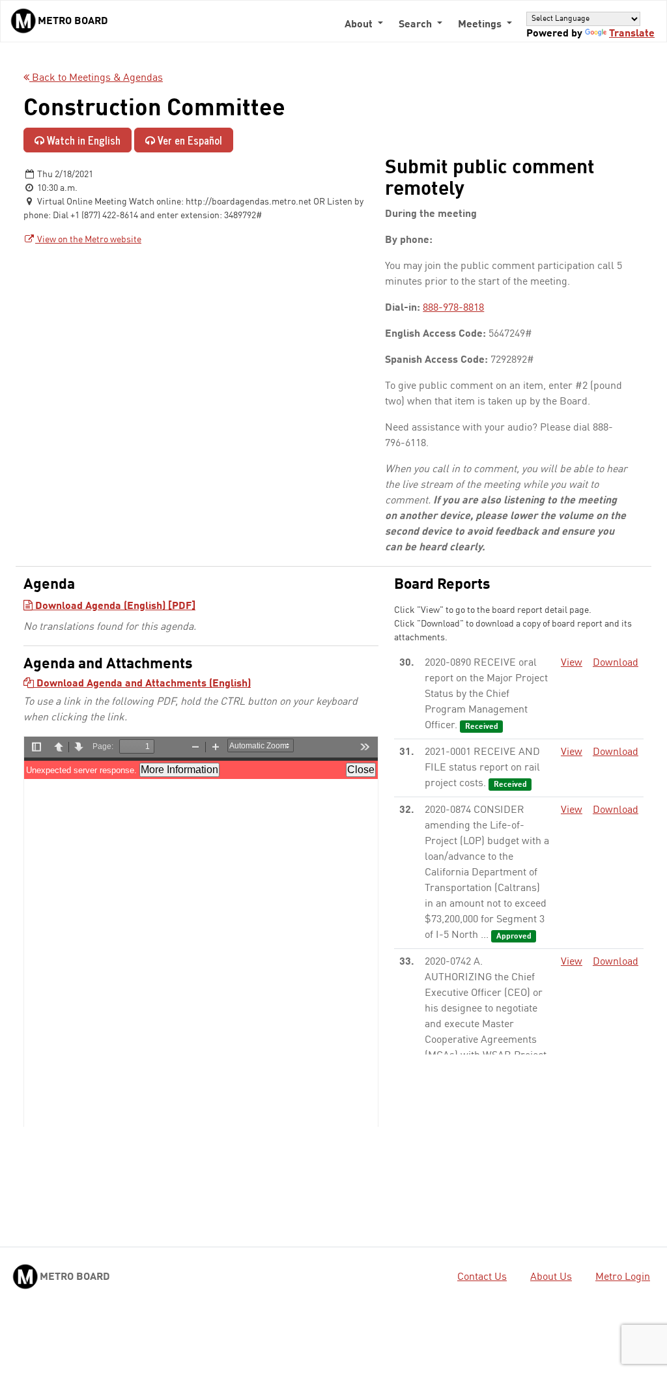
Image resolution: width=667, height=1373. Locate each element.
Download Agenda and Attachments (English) (142, 684)
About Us (551, 1277)
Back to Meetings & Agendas (96, 78)
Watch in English (82, 140)
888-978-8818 (453, 308)
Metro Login (622, 1277)
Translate (632, 34)
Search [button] (416, 25)
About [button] (360, 25)
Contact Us (482, 1277)
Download (615, 663)
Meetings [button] (481, 25)
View (571, 663)
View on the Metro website (88, 239)
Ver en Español (188, 140)
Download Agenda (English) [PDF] (114, 606)
